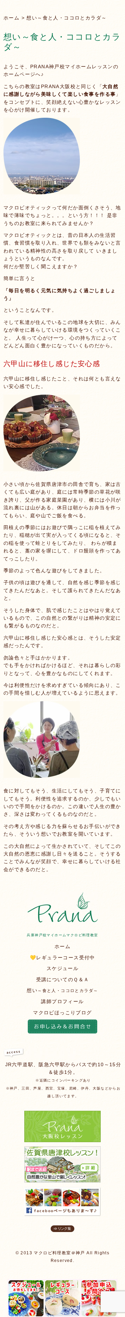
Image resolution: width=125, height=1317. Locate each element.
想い (62, 990)
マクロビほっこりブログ (62, 1012)
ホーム (11, 18)
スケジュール (62, 968)
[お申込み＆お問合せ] (62, 1028)
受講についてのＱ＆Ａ (62, 979)
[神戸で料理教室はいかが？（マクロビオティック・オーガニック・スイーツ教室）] (62, 920)
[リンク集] (62, 1230)
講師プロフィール (62, 1001)
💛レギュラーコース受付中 (62, 957)
